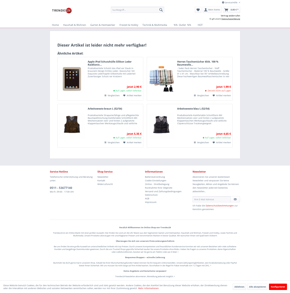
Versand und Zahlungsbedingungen (163, 191)
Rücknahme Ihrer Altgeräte (158, 187)
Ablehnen (239, 286)
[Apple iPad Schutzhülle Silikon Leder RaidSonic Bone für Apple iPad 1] (72, 78)
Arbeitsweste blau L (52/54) (193, 108)
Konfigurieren (278, 286)
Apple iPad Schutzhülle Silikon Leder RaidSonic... (110, 63)
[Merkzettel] (198, 10)
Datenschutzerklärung (230, 19)
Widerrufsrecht (105, 184)
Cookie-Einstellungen (155, 180)
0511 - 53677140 (61, 188)
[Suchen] (161, 10)
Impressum (150, 202)
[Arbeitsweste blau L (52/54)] (161, 125)
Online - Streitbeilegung (157, 184)
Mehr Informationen (148, 288)
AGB (147, 198)
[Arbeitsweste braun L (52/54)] (72, 125)
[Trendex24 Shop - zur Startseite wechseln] (61, 10)
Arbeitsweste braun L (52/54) (105, 108)
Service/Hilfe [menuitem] (231, 2)
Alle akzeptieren (257, 286)
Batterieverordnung (155, 176)
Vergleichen (113, 95)
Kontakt (101, 180)
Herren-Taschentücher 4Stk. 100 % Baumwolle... (197, 63)
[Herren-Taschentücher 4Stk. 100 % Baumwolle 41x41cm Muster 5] (161, 78)
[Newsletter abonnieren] (235, 199)
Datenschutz (151, 194)
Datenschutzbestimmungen (220, 205)
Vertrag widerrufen (230, 15)
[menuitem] (137, 10)
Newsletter (102, 176)
